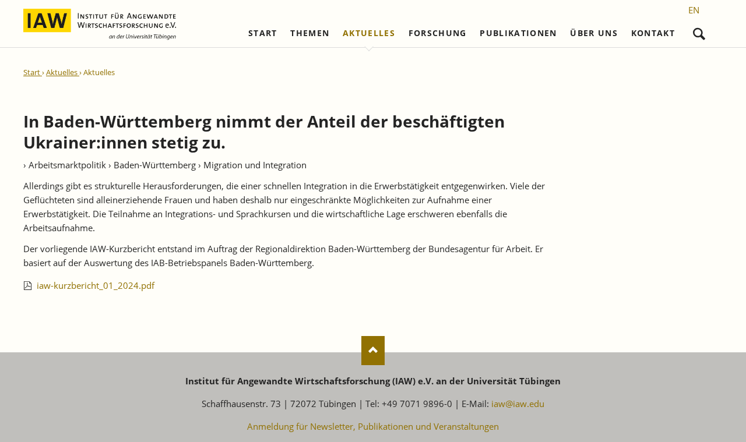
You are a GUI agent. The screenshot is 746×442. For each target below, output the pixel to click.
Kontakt (653, 33)
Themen (309, 33)
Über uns (594, 33)
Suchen (699, 31)
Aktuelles (369, 33)
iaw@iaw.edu (517, 403)
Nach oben (373, 350)
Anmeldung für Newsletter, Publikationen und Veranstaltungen (373, 426)
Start (262, 33)
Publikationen (518, 33)
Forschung (438, 33)
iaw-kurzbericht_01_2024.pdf (95, 285)
